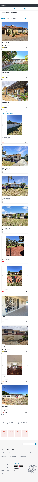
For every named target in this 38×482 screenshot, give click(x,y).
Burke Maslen (5, 321)
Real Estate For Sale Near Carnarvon (22, 452)
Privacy (2, 479)
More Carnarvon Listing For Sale (13, 452)
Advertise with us (9, 470)
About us (8, 467)
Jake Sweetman (6, 77)
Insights (27, 5)
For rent (11, 5)
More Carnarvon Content (3, 452)
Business (23, 5)
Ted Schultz (5, 47)
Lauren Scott (6, 291)
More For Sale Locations (31, 452)
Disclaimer (5, 479)
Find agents (16, 5)
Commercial (19, 5)
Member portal (17, 463)
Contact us (8, 464)
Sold (13, 5)
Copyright (8, 479)
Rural (24, 5)
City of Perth (30, 5)
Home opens (11, 18)
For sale (9, 5)
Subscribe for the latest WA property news (10, 444)
